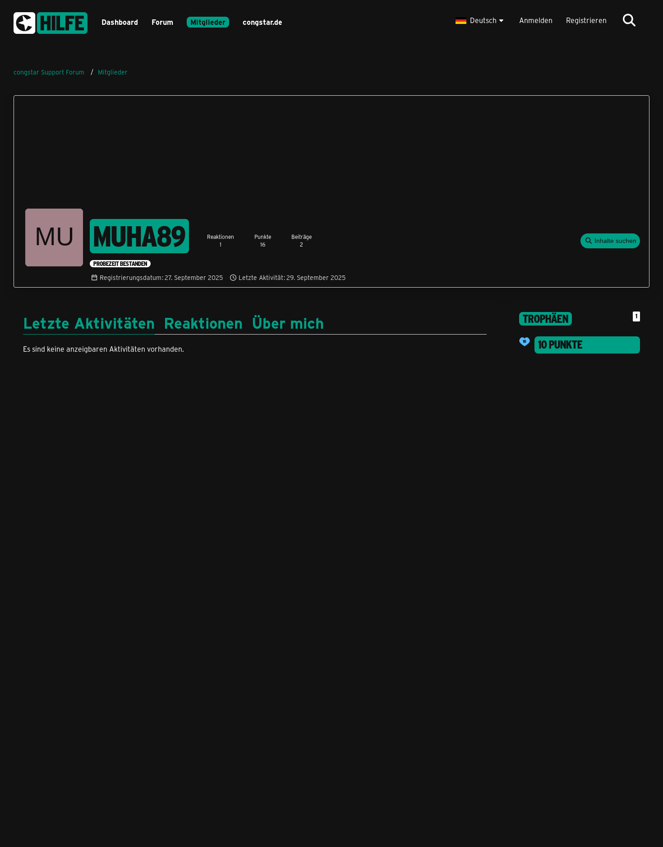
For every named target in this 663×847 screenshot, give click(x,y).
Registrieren (586, 20)
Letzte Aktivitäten (89, 322)
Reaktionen (203, 322)
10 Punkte (560, 344)
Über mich (288, 322)
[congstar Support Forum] (50, 21)
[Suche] (629, 20)
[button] (480, 20)
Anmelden (535, 20)
